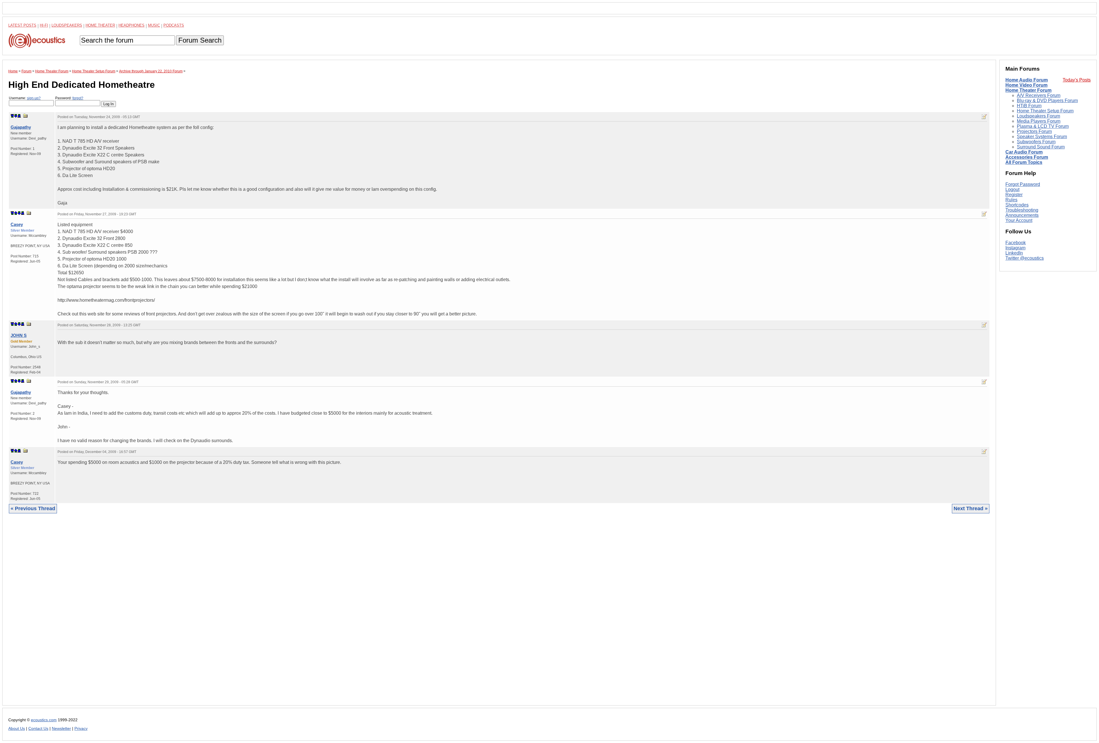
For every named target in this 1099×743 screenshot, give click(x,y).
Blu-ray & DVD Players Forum (1047, 100)
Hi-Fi (44, 25)
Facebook (1015, 242)
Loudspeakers (67, 25)
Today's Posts (1077, 80)
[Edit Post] (984, 116)
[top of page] (12, 116)
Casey (17, 224)
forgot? (77, 98)
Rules (1011, 199)
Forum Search (200, 40)
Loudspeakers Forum (1038, 116)
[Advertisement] (180, 614)
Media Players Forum (1038, 121)
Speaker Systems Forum (1042, 136)
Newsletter (61, 728)
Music (154, 25)
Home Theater (100, 25)
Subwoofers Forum (1036, 141)
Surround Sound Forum (1041, 146)
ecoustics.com (44, 720)
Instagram (1015, 247)
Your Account (1018, 220)
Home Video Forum (1026, 85)
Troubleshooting (1021, 210)
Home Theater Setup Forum (1045, 110)
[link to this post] (25, 116)
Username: (25, 98)
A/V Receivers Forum (1038, 95)
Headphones (131, 25)
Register (1014, 194)
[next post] (15, 116)
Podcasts (173, 25)
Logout (1012, 189)
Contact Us (38, 728)
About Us (16, 728)
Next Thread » (971, 508)
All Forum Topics (1023, 162)
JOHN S (19, 335)
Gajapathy (21, 127)
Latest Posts (22, 25)
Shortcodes (1017, 204)
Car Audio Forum (1024, 152)
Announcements (1022, 215)
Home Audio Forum (1026, 80)
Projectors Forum (1034, 131)
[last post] (19, 116)
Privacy (81, 728)
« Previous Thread (33, 508)
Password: (69, 98)
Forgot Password (1022, 184)
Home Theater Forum (1028, 90)
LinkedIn (1014, 253)
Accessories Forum (1026, 157)
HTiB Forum (1029, 105)
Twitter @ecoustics (1024, 258)
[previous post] (15, 213)
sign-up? (34, 98)
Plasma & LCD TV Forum (1043, 126)
